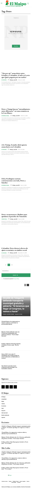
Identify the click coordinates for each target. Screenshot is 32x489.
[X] (11, 387)
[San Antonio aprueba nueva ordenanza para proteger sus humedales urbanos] (26, 367)
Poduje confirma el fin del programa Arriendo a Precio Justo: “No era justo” (10, 345)
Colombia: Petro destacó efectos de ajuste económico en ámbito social (14, 249)
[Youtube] (15, 387)
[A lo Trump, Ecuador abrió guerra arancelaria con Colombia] (16, 133)
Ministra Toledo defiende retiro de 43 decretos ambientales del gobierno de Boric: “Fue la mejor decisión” (10, 334)
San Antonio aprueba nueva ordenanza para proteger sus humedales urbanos (9, 367)
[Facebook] (3, 387)
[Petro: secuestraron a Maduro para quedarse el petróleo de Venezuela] (16, 203)
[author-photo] (9, 80)
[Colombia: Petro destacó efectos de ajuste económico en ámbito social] (16, 237)
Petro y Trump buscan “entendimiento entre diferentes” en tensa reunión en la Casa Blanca (15, 111)
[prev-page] (2, 265)
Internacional (5, 115)
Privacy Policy (16, 278)
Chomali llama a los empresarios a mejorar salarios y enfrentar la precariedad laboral (10, 323)
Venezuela (4, 219)
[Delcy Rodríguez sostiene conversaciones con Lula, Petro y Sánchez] (16, 167)
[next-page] (15, 265)
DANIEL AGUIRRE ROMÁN (8, 314)
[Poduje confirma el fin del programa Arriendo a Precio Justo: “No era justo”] (26, 345)
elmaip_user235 (13, 80)
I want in (15, 275)
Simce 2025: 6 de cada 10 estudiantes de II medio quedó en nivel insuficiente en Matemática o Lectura (10, 356)
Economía (4, 80)
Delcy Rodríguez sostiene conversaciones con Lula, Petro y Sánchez (13, 180)
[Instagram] (7, 387)
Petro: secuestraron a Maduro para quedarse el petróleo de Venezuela (14, 215)
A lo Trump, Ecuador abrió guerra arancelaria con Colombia (14, 146)
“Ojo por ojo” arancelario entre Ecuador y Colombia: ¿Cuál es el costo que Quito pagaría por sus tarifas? (15, 75)
